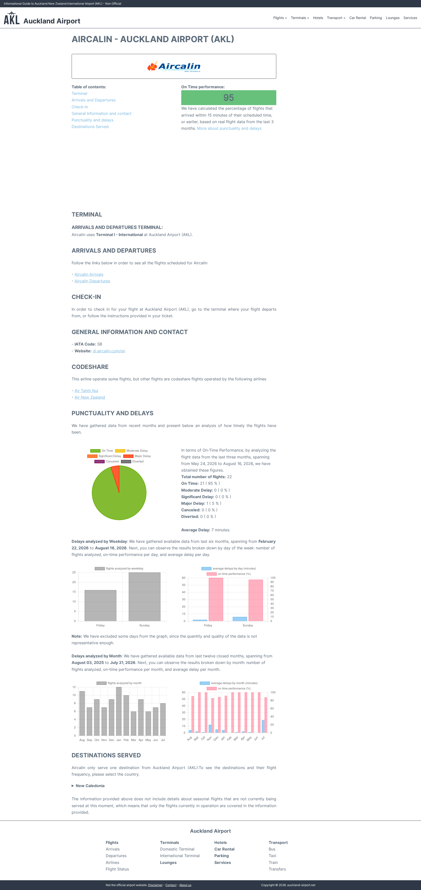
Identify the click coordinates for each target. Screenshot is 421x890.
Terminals (169, 842)
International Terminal (180, 855)
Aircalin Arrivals (89, 274)
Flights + (280, 18)
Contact (170, 885)
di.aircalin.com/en (109, 350)
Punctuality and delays (92, 120)
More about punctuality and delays (229, 128)
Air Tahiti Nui (86, 390)
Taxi (272, 855)
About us (185, 885)
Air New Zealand (90, 397)
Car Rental (357, 18)
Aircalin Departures (92, 280)
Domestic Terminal (177, 849)
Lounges (393, 18)
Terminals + (300, 18)
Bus (272, 849)
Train (273, 862)
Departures (116, 855)
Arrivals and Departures (93, 100)
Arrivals (113, 849)
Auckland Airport (51, 21)
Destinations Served (90, 126)
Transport (278, 842)
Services (410, 18)
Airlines (112, 862)
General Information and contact (102, 113)
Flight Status (117, 869)
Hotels (318, 18)
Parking (376, 18)
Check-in (80, 106)
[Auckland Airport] (11, 17)
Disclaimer (155, 885)
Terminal (79, 93)
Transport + (336, 18)
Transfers (277, 869)
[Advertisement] (174, 171)
